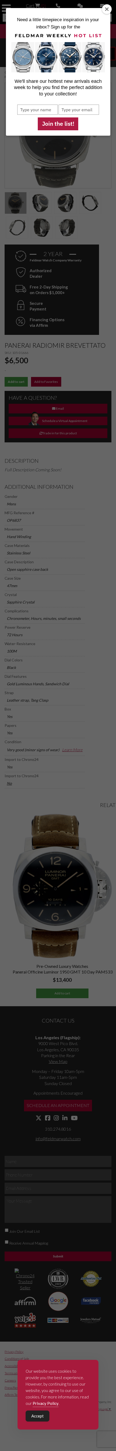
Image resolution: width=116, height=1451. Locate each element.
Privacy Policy (46, 1403)
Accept (37, 1415)
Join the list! (58, 123)
